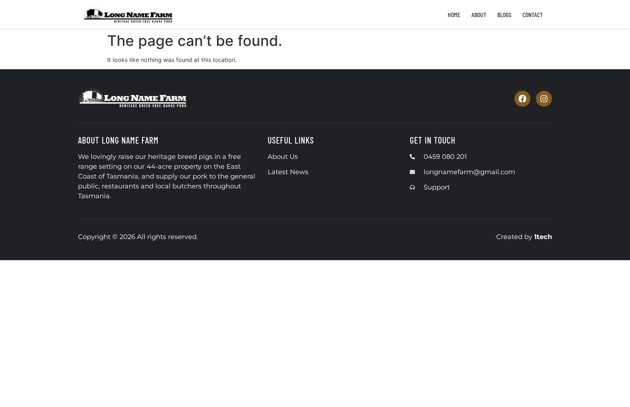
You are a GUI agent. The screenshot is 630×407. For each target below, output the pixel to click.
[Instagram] (544, 99)
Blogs (504, 15)
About (478, 15)
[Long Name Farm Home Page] (132, 98)
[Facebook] (522, 99)
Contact (532, 15)
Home (454, 15)
